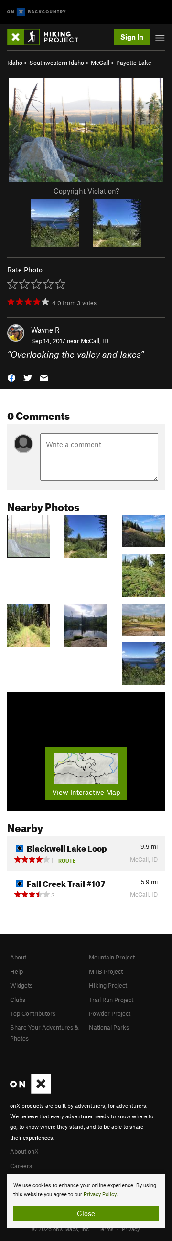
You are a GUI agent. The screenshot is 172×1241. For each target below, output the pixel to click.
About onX (24, 1151)
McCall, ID (94, 340)
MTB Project (106, 971)
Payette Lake (133, 62)
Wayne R (45, 329)
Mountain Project (112, 957)
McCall (100, 62)
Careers (21, 1165)
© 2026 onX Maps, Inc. (61, 1228)
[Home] (47, 37)
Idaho (14, 62)
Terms (106, 1228)
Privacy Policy (100, 1194)
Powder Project (109, 1013)
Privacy (131, 1228)
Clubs (17, 999)
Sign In (131, 36)
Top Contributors (32, 1013)
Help (16, 971)
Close (86, 1213)
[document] (86, 1201)
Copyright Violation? (86, 191)
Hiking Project (108, 985)
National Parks (109, 1027)
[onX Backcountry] (36, 12)
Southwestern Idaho (56, 62)
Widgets (21, 985)
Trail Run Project (111, 999)
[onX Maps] (30, 1091)
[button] (11, 376)
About (18, 957)
